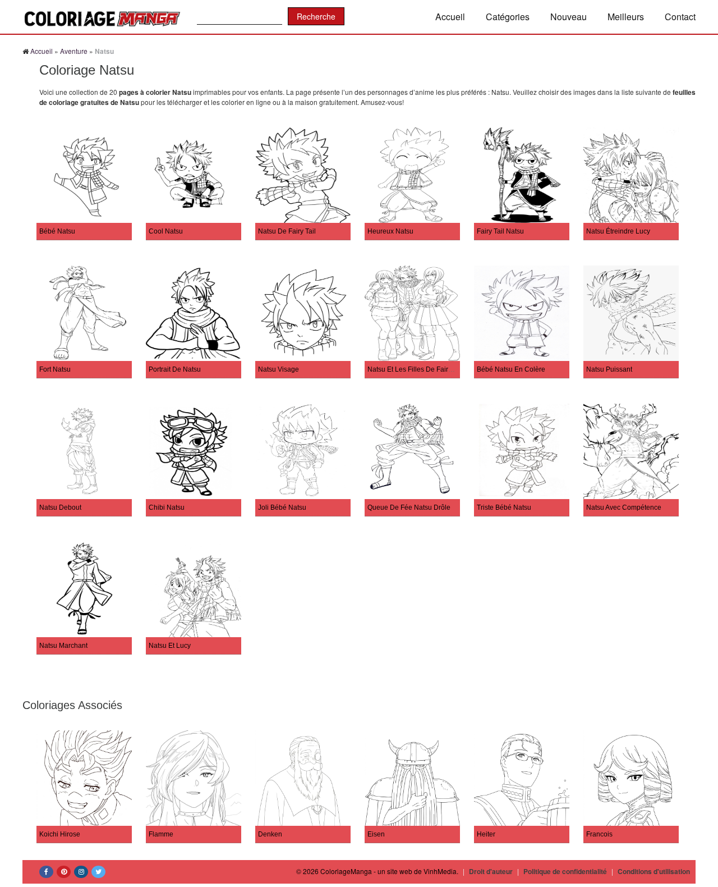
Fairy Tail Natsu (500, 231)
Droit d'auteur (491, 871)
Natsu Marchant (63, 646)
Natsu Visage (278, 369)
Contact (680, 16)
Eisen (376, 834)
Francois (599, 834)
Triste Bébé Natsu (504, 507)
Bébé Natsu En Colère (511, 369)
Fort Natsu (55, 369)
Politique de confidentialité (565, 871)
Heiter (486, 834)
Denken (270, 834)
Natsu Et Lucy (170, 646)
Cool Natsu (166, 231)
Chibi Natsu (167, 507)
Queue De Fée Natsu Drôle (408, 507)
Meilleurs (625, 16)
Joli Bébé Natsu (282, 507)
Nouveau (568, 16)
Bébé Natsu (57, 231)
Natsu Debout (60, 507)
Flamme (161, 834)
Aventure (74, 51)
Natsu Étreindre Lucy (618, 231)
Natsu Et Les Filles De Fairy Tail (415, 369)
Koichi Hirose (59, 834)
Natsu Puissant (609, 369)
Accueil (450, 16)
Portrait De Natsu (175, 369)
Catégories (508, 16)
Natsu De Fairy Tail (287, 231)
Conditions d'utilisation (654, 871)
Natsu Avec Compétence (623, 507)
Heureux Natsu (390, 231)
